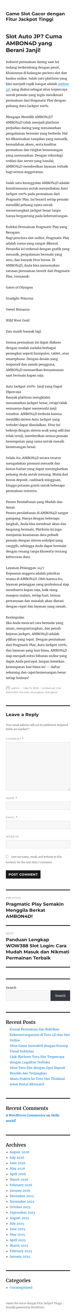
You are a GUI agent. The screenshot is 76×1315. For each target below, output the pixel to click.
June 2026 (18, 1163)
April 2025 (18, 1240)
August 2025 (19, 1218)
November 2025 (22, 1201)
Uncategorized (21, 1287)
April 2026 (18, 1174)
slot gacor (51, 692)
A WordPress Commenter (26, 1115)
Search (11, 988)
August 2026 (19, 1152)
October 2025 (20, 1207)
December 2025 (22, 1196)
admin (15, 688)
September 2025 (22, 1212)
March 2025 (19, 1245)
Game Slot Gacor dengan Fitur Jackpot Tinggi (35, 16)
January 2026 (20, 1190)
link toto (24, 692)
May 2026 (17, 1168)
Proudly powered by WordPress (25, 1307)
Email (12, 817)
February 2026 (21, 1185)
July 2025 (17, 1223)
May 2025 (17, 1234)
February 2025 (21, 1251)
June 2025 (17, 1229)
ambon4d (48, 688)
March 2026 (19, 1179)
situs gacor (37, 692)
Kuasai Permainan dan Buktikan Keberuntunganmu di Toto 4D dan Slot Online (40, 1034)
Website (12, 836)
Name (11, 798)
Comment (15, 738)
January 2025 (20, 1256)
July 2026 (17, 1157)
